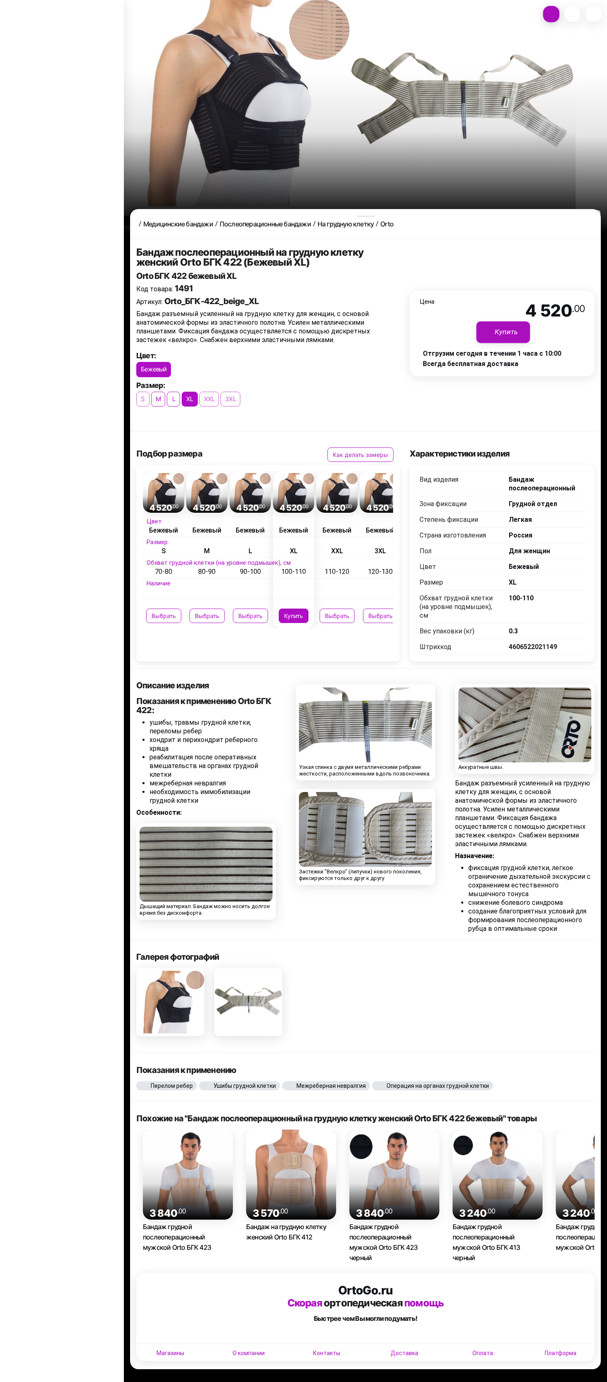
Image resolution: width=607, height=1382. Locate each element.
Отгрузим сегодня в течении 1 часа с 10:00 (492, 353)
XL (189, 399)
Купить (293, 615)
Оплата (482, 1353)
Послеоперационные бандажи (265, 224)
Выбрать (164, 615)
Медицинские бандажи (178, 224)
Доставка (404, 1353)
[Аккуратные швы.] (524, 725)
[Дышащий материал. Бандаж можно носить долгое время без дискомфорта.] (206, 864)
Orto (387, 224)
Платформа (560, 1353)
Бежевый (153, 369)
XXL (209, 399)
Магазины (170, 1353)
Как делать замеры (360, 454)
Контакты (326, 1353)
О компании (248, 1353)
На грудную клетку (346, 224)
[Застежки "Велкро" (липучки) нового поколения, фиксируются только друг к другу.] (365, 830)
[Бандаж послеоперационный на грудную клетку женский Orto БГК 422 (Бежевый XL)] (170, 1002)
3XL (230, 399)
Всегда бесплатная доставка (470, 364)
